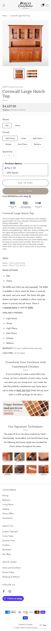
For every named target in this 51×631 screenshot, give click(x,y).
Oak (7, 125)
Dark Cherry (22, 144)
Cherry (17, 125)
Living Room (7, 504)
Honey (23, 138)
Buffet (30, 307)
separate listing (10, 307)
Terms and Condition (11, 567)
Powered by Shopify (25, 624)
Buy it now (25, 191)
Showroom (7, 549)
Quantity (7, 151)
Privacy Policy (8, 572)
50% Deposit (12, 172)
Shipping (5, 109)
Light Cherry (37, 138)
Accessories (7, 518)
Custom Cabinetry (10, 531)
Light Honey (10, 138)
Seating (5, 509)
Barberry (37, 144)
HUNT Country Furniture (12, 86)
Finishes (6, 545)
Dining (5, 495)
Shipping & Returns (11, 576)
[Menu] (3, 5)
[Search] (47, 5)
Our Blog (6, 554)
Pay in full (11, 167)
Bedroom (6, 499)
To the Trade (7, 536)
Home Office (8, 513)
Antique (8, 144)
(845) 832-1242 (23, 390)
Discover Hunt (8, 540)
